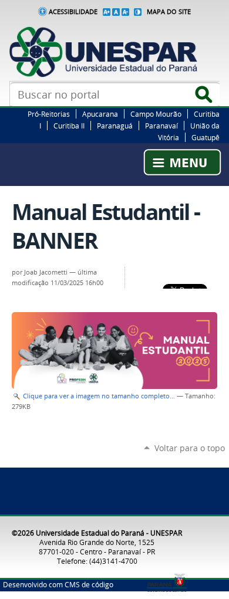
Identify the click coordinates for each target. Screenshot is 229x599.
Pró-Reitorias (49, 114)
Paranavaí (161, 125)
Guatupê (205, 137)
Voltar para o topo (189, 448)
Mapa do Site (169, 12)
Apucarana (100, 114)
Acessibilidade (73, 12)
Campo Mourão (155, 114)
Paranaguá (115, 125)
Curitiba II (69, 125)
